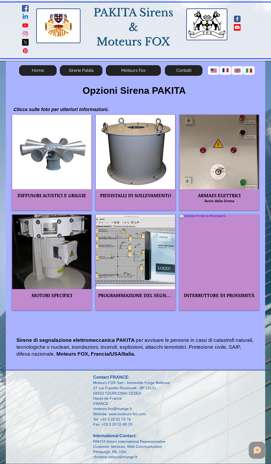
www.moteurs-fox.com (127, 414)
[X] (25, 42)
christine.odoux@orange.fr (115, 457)
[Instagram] (25, 33)
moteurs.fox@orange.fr (112, 408)
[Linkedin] (25, 17)
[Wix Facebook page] (237, 19)
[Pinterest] (25, 50)
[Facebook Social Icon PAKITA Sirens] (25, 8)
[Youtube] (25, 25)
